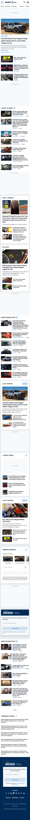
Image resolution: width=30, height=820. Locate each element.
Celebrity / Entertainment (18, 116)
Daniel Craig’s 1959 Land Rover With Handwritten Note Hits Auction (19, 113)
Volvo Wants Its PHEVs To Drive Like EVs (20, 674)
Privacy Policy (17, 632)
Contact (22, 797)
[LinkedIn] (11, 793)
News (2, 6)
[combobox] (15, 567)
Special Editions (16, 144)
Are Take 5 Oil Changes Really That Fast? (19, 149)
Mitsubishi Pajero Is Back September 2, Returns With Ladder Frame (20, 682)
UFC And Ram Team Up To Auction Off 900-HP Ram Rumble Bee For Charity (20, 374)
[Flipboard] (14, 793)
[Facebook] (6, 793)
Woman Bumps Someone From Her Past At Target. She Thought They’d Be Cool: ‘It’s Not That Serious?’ (14, 721)
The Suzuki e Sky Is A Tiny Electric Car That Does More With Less (20, 702)
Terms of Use (15, 784)
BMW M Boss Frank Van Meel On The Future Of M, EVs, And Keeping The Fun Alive (21, 67)
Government (15, 136)
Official (14, 361)
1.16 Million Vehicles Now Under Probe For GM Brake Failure (20, 366)
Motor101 (14, 151)
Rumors (14, 168)
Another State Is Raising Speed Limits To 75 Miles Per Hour (19, 133)
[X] (8, 793)
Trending (14, 128)
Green (13, 676)
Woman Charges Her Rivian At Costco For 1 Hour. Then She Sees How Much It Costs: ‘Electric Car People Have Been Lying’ (14, 727)
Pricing (14, 352)
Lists (15, 60)
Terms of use (15, 806)
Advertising (15, 797)
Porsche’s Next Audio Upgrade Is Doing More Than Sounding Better (19, 342)
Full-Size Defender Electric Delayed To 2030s (20, 166)
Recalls (14, 369)
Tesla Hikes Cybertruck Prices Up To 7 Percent (19, 350)
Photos (27, 6)
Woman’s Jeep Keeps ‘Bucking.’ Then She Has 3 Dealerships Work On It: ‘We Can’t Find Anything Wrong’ (14, 746)
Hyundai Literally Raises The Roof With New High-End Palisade (20, 358)
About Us (8, 797)
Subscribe (15, 628)
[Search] (24, 2)
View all (25, 383)
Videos (22, 6)
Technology (15, 345)
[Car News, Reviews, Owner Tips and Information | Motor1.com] (11, 2)
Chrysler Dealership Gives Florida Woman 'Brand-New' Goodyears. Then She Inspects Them (14, 740)
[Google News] (16, 793)
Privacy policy (7, 803)
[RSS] (24, 793)
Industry (16, 80)
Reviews (7, 6)
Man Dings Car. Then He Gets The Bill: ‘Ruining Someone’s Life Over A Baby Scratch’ (19, 647)
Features (13, 6)
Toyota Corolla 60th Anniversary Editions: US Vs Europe (20, 141)
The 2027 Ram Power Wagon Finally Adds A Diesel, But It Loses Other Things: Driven (14, 40)
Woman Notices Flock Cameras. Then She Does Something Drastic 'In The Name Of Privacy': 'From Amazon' (15, 752)
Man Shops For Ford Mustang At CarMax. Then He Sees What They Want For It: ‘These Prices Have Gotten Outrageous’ (14, 734)
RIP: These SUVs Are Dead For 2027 (20, 58)
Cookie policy (14, 803)
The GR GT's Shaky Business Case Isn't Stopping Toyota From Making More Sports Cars (20, 158)
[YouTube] (21, 793)
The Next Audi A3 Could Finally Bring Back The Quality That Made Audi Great (21, 77)
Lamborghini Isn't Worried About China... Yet (20, 666)
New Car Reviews (5, 52)
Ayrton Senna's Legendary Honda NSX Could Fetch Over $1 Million (20, 334)
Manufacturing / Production (17, 668)
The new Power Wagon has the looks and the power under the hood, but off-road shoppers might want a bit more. (14, 47)
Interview (16, 71)
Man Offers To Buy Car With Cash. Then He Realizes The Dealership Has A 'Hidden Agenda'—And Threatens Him (19, 657)
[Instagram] (19, 793)
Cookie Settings (22, 803)
